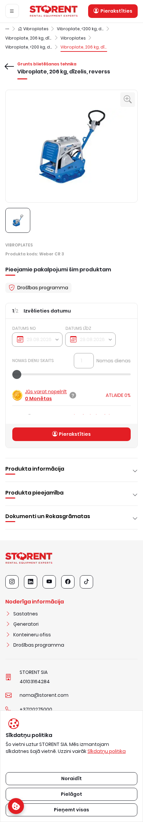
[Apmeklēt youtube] (49, 582)
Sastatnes (25, 613)
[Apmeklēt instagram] (12, 582)
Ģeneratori (26, 624)
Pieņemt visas (71, 809)
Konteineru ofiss (32, 634)
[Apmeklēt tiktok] (86, 582)
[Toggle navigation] (12, 11)
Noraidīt (71, 778)
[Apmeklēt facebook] (67, 582)
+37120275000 (36, 709)
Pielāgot (71, 794)
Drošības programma (38, 645)
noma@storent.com (44, 695)
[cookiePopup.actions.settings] (16, 806)
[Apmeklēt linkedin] (30, 582)
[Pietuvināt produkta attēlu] (127, 99)
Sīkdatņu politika (106, 751)
